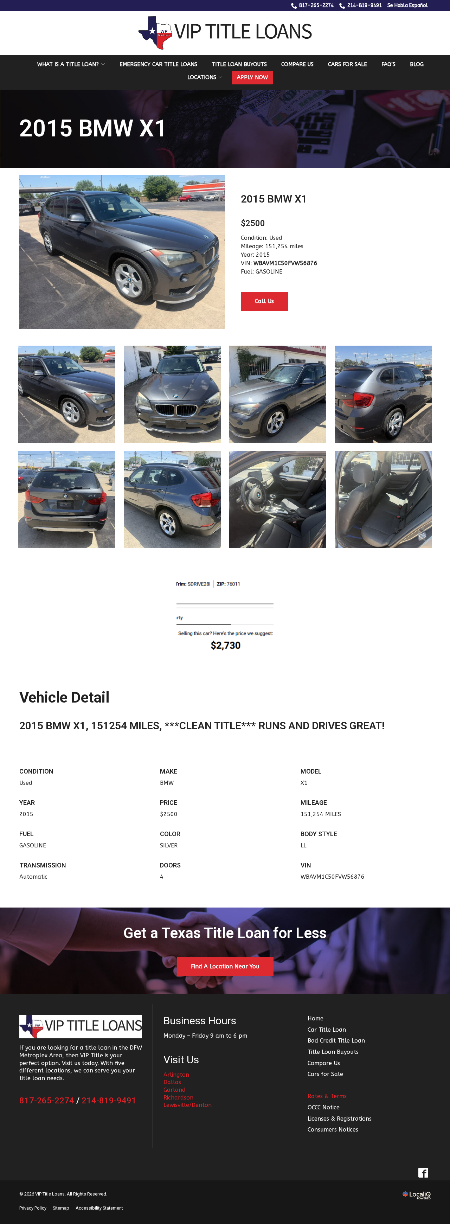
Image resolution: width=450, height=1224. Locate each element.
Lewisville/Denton (187, 1105)
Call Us (264, 301)
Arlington (176, 1074)
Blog (417, 64)
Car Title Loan (327, 1029)
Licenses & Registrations (340, 1118)
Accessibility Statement (99, 1208)
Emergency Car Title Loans (158, 64)
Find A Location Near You (225, 966)
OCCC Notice (324, 1107)
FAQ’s (388, 64)
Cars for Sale (347, 64)
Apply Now (252, 77)
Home (315, 1018)
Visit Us (181, 1059)
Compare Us (297, 64)
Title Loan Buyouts (239, 64)
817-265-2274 (316, 5)
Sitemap (61, 1208)
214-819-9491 (364, 5)
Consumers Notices (333, 1129)
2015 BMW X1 (93, 129)
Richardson (178, 1097)
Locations (201, 77)
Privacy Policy (32, 1208)
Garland (174, 1090)
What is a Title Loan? (68, 64)
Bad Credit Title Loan (336, 1040)
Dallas (172, 1082)
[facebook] (423, 1172)
